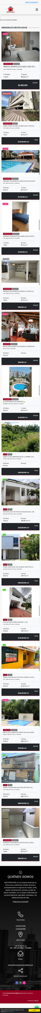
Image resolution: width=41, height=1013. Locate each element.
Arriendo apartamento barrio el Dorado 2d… (18, 291)
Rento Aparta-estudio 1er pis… (20, 67)
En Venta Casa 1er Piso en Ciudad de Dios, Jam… (19, 512)
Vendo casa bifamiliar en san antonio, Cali (18, 787)
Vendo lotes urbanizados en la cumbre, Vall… (19, 457)
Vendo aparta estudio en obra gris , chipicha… (19, 126)
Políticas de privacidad (20, 902)
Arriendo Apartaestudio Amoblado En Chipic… (19, 236)
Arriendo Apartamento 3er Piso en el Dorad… (18, 842)
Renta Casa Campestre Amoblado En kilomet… (19, 732)
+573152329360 (21, 929)
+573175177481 (21, 926)
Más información (10, 1011)
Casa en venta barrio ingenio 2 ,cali (15, 622)
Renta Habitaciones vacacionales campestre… (19, 346)
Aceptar (34, 1010)
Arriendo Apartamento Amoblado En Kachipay (19, 181)
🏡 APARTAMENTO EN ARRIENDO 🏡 (14, 401)
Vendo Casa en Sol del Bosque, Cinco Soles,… (18, 567)
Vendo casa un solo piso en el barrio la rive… (19, 677)
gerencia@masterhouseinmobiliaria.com (20, 965)
